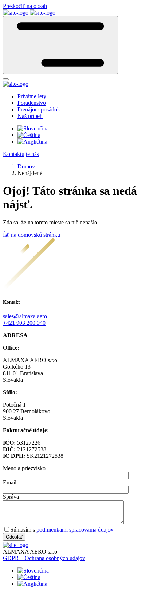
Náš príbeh (30, 116)
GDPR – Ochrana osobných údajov (44, 558)
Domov (26, 166)
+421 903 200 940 (24, 323)
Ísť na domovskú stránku (31, 235)
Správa (11, 497)
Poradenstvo (31, 103)
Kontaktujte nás (21, 154)
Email (9, 482)
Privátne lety (31, 96)
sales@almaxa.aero (25, 316)
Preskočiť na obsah (25, 6)
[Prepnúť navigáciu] (60, 45)
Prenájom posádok (38, 109)
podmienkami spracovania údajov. (75, 530)
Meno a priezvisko (24, 468)
